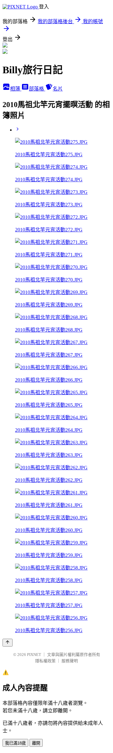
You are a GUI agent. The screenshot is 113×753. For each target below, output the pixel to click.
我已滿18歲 (15, 743)
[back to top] (8, 643)
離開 (36, 743)
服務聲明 (70, 660)
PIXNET (34, 654)
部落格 (37, 88)
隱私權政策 (45, 660)
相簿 (15, 88)
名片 (58, 88)
